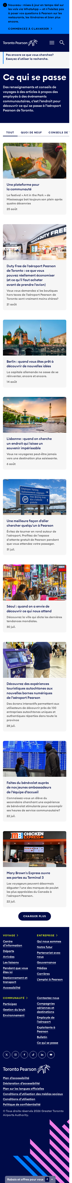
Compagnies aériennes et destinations (46, 1008)
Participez (10, 1004)
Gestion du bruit (14, 1009)
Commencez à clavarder (28, 28)
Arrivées (8, 956)
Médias (42, 968)
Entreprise (45, 935)
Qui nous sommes (49, 941)
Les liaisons (11, 962)
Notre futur (44, 947)
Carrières (43, 973)
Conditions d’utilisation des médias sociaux (33, 1094)
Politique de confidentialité (21, 1104)
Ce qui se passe (47, 1042)
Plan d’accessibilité (16, 1078)
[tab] (10, 133)
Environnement (13, 1015)
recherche (40, 59)
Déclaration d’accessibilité (21, 1083)
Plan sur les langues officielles (23, 1088)
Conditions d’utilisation (19, 1099)
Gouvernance (46, 962)
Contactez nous (48, 998)
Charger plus (34, 916)
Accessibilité (11, 987)
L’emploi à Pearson (50, 979)
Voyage (9, 935)
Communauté (14, 998)
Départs (8, 951)
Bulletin (42, 1037)
